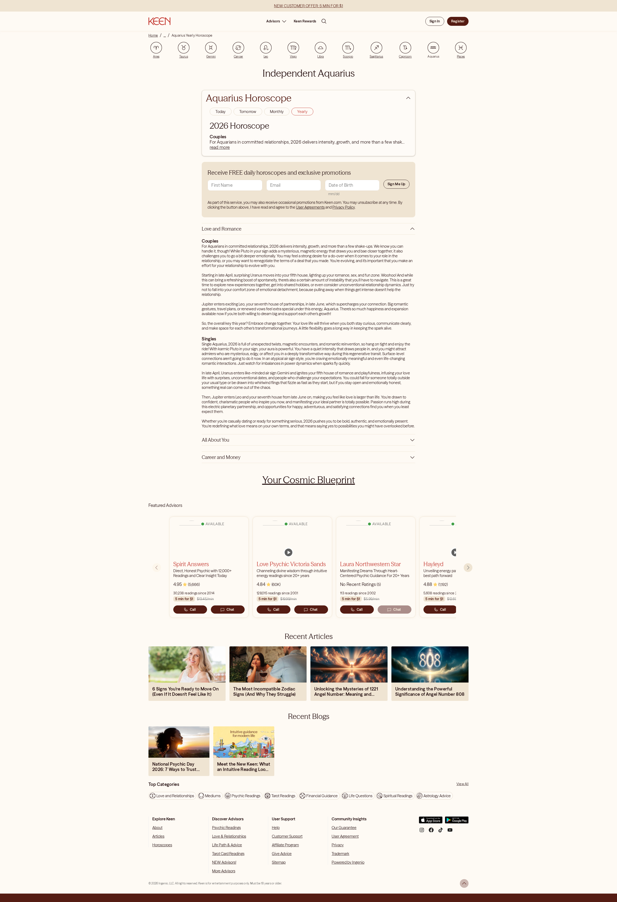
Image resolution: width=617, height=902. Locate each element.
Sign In (434, 21)
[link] (288, 552)
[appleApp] (431, 822)
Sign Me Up (396, 184)
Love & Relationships (229, 836)
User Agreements (310, 207)
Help (276, 827)
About (157, 827)
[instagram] (422, 832)
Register (457, 21)
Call (193, 609)
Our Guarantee (344, 827)
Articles (158, 836)
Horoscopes (162, 844)
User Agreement (345, 836)
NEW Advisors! (224, 862)
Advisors (273, 21)
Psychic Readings (226, 827)
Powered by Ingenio (348, 862)
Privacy (338, 844)
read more (220, 147)
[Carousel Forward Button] (468, 567)
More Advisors (223, 871)
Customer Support (287, 836)
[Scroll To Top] (464, 883)
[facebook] (431, 832)
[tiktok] (440, 832)
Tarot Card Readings (228, 853)
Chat (230, 609)
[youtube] (450, 832)
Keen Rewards (305, 21)
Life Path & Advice (227, 844)
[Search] (324, 21)
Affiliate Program (285, 844)
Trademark (340, 853)
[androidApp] (457, 822)
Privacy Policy (343, 207)
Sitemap (279, 862)
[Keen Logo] (159, 21)
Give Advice (282, 853)
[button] (220, 111)
